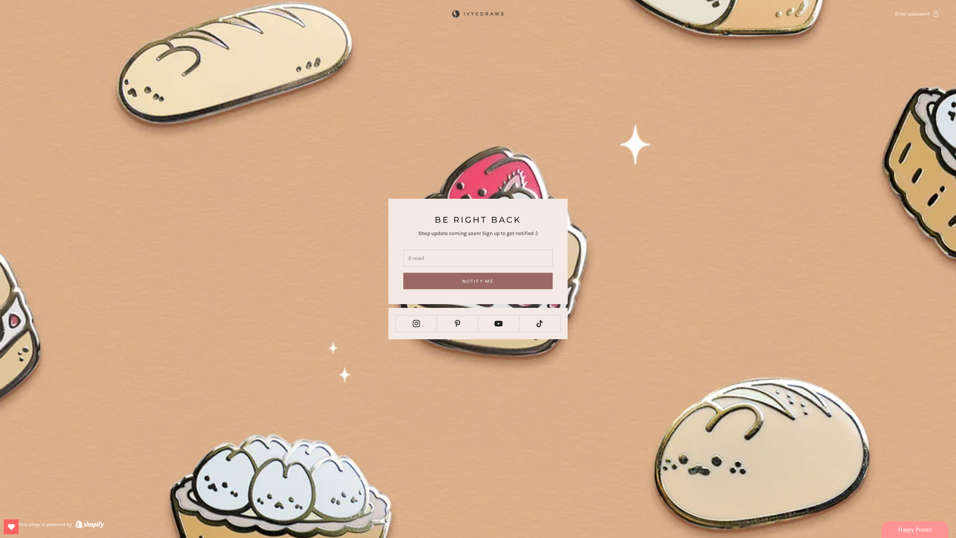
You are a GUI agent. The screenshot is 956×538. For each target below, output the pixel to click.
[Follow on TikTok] (539, 323)
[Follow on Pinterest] (457, 323)
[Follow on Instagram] (416, 323)
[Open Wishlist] (11, 526)
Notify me (478, 281)
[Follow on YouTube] (498, 323)
